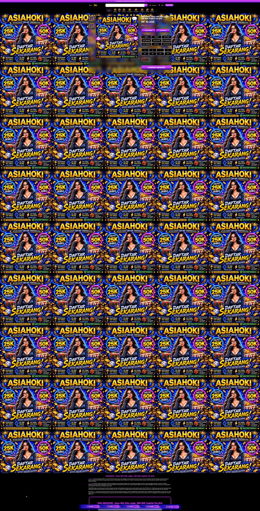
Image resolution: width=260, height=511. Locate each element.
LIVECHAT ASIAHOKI (156, 67)
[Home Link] (99, 5)
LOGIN (111, 506)
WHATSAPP (150, 506)
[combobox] (125, 5)
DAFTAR (131, 506)
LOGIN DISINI (163, 30)
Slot (95, 491)
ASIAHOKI (90, 478)
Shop (90, 5)
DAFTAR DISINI (148, 30)
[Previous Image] (98, 38)
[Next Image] (135, 38)
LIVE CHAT (170, 507)
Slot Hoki (90, 483)
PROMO (91, 506)
